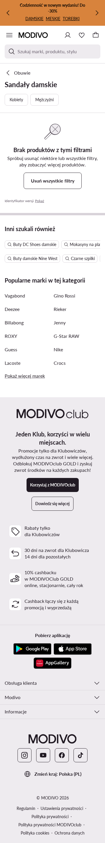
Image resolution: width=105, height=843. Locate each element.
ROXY (11, 336)
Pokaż (39, 201)
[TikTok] (81, 755)
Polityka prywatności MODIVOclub (49, 824)
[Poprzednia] (8, 13)
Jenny (60, 322)
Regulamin (26, 808)
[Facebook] (62, 755)
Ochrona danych (70, 832)
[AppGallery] (52, 663)
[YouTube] (43, 755)
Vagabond (15, 295)
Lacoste (12, 363)
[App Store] (73, 649)
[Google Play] (32, 649)
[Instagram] (25, 755)
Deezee (12, 309)
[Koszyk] (96, 35)
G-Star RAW (66, 336)
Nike (58, 349)
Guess (11, 349)
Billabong (14, 322)
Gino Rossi (64, 295)
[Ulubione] (82, 35)
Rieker (60, 309)
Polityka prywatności (50, 816)
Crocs (60, 363)
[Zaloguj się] (68, 35)
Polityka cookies (35, 832)
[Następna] (97, 13)
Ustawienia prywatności (62, 808)
